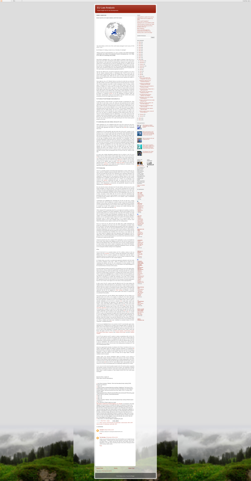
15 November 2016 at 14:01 (112, 437)
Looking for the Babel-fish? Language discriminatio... (145, 84)
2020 (140, 52)
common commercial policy (108, 422)
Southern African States (121, 332)
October (141, 64)
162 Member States (107, 184)
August (141, 67)
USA (106, 162)
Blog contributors (140, 28)
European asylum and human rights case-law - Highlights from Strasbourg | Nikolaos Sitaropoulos (141, 265)
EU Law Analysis (106, 7)
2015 (140, 118)
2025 (140, 43)
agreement (120, 159)
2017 (140, 57)
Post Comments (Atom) (107, 470)
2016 (140, 59)
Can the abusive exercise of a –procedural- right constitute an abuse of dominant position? (141, 292)
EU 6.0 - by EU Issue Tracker (141, 310)
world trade (112, 424)
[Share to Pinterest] (118, 421)
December (142, 60)
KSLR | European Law (141, 320)
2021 (140, 50)
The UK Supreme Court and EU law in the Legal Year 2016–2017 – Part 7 (140, 244)
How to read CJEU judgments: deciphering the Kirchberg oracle (144, 31)
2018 (140, 55)
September (142, 66)
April (141, 74)
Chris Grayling (119, 290)
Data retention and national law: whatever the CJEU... (146, 92)
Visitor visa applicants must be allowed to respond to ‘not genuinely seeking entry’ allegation (141, 208)
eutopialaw (140, 240)
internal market (99, 424)
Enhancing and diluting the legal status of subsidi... (146, 106)
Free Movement (140, 203)
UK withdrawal (106, 424)
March (141, 76)
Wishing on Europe (140, 252)
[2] (115, 207)
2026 (140, 42)
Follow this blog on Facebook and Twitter (145, 24)
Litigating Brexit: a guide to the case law (145, 16)
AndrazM (102, 429)
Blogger (132, 476)
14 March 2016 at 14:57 (109, 429)
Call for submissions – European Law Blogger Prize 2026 (140, 233)
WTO (116, 424)
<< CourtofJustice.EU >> (141, 301)
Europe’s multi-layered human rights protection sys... (146, 101)
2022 (140, 49)
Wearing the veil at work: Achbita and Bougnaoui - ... (146, 98)
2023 (140, 47)
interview (106, 180)
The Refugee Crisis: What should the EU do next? (148, 152)
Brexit (101, 422)
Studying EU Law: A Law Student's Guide (145, 22)
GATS (128, 422)
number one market (120, 162)
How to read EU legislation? (143, 21)
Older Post (131, 468)
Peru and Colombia (119, 330)
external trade (124, 422)
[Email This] (113, 421)
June (141, 71)
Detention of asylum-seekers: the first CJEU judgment (146, 103)
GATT (131, 422)
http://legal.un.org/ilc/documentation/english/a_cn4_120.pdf (109, 403)
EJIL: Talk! (140, 192)
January (141, 116)
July (141, 69)
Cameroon (111, 332)
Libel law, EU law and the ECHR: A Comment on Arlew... (146, 87)
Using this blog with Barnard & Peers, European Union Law (145, 26)
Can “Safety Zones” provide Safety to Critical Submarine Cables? (141, 196)
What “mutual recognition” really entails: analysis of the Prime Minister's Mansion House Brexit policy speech (148, 146)
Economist (107, 253)
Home (115, 468)
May (141, 72)
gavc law (140, 215)
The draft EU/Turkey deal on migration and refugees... (145, 95)
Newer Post (99, 468)
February (142, 114)
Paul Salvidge (103, 437)
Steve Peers (141, 165)
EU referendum (117, 422)
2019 (140, 54)
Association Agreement (101, 307)
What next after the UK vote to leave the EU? (148, 139)
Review (110, 93)
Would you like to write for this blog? (144, 32)
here (125, 127)
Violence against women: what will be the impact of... (146, 112)
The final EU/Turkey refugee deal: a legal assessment (146, 89)
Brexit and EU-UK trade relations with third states (146, 109)
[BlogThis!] (114, 421)
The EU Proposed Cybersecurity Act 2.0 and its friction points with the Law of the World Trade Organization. (141, 220)
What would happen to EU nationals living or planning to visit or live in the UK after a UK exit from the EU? (148, 133)
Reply (101, 433)
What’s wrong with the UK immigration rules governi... (145, 78)
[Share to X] (115, 421)
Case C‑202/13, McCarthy (140, 304)
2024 (140, 45)
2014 (140, 119)
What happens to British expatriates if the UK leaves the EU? (148, 126)
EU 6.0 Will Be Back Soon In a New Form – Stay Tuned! (140, 313)
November (142, 62)
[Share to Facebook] (116, 421)
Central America (127, 330)
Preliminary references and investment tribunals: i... (145, 81)
